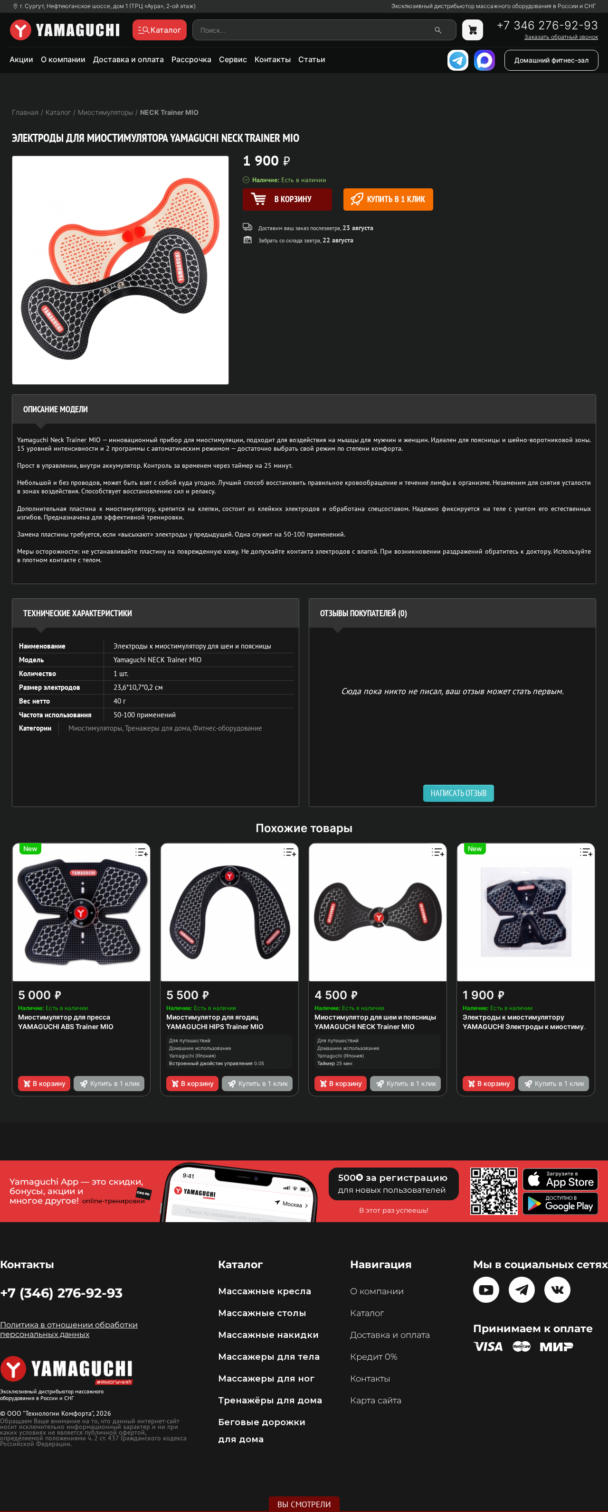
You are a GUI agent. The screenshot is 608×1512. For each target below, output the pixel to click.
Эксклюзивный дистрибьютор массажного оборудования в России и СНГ (493, 6)
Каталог (367, 1313)
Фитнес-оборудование (227, 728)
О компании (63, 59)
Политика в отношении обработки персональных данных (69, 1329)
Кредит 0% (374, 1357)
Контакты (273, 59)
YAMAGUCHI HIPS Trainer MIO (215, 1026)
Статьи (311, 59)
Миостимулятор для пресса (64, 1017)
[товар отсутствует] (472, 29)
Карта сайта (375, 1400)
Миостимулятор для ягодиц (212, 1017)
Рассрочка (191, 59)
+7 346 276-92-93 (547, 25)
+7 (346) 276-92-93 (61, 1293)
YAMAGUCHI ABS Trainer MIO (66, 1026)
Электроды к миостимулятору (513, 1017)
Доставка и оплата (128, 59)
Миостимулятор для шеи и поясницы (375, 1017)
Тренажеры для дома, (159, 728)
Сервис (233, 59)
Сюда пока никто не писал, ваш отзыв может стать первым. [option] (452, 691)
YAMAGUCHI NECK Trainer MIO (364, 1026)
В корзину (49, 1083)
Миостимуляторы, (96, 728)
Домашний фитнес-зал (551, 60)
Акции (21, 59)
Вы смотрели (304, 1504)
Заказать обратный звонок (561, 37)
